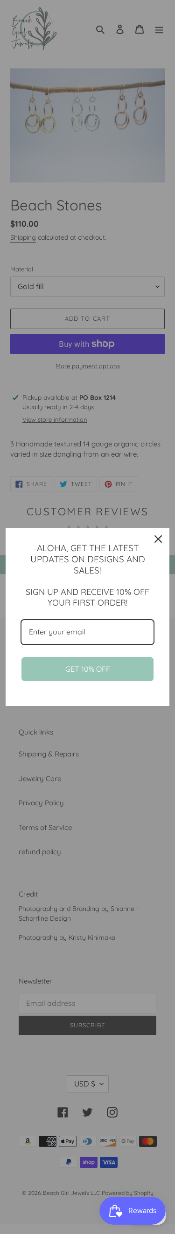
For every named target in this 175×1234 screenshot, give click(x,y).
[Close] (158, 539)
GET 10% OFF (87, 669)
